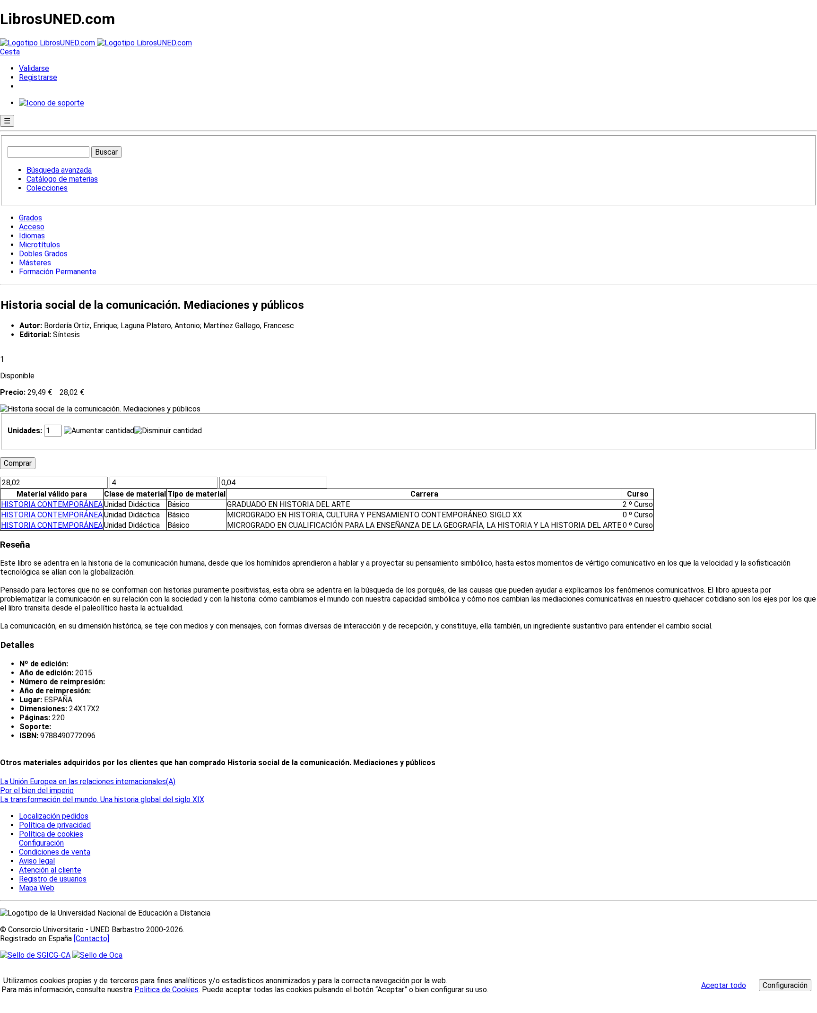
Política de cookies (51, 834)
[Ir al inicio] (96, 42)
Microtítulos (39, 244)
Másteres (35, 262)
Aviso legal (37, 860)
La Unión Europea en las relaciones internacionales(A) (87, 781)
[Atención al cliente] (51, 102)
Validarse (34, 68)
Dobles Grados (43, 253)
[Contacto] (91, 938)
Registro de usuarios (53, 878)
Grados (30, 217)
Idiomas (32, 235)
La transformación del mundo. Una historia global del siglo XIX (102, 799)
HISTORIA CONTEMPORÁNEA (52, 504)
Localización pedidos (53, 816)
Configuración (40, 843)
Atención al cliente (50, 869)
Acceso (31, 226)
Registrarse (38, 77)
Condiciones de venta (54, 851)
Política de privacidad (55, 825)
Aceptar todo (723, 985)
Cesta (10, 51)
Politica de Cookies (166, 989)
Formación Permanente (57, 271)
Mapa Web (36, 887)
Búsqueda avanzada (59, 170)
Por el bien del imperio (37, 790)
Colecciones (47, 187)
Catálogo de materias (62, 179)
